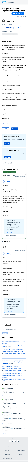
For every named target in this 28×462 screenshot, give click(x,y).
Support (21, 454)
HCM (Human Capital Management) (9, 34)
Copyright (7, 450)
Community (11, 2)
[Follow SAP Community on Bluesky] (12, 441)
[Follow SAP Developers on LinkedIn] (18, 441)
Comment (14, 129)
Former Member (11, 21)
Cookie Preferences (7, 458)
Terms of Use (21, 446)
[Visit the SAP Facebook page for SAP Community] (10, 441)
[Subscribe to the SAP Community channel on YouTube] (15, 441)
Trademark (7, 454)
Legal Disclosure (21, 450)
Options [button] (25, 13)
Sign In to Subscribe (18, 13)
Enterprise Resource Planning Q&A (12, 370)
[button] (15, 27)
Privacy (7, 446)
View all (4, 433)
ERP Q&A (5, 5)
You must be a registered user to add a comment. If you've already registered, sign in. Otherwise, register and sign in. (13, 225)
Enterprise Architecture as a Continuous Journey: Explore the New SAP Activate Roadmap (12, 375)
